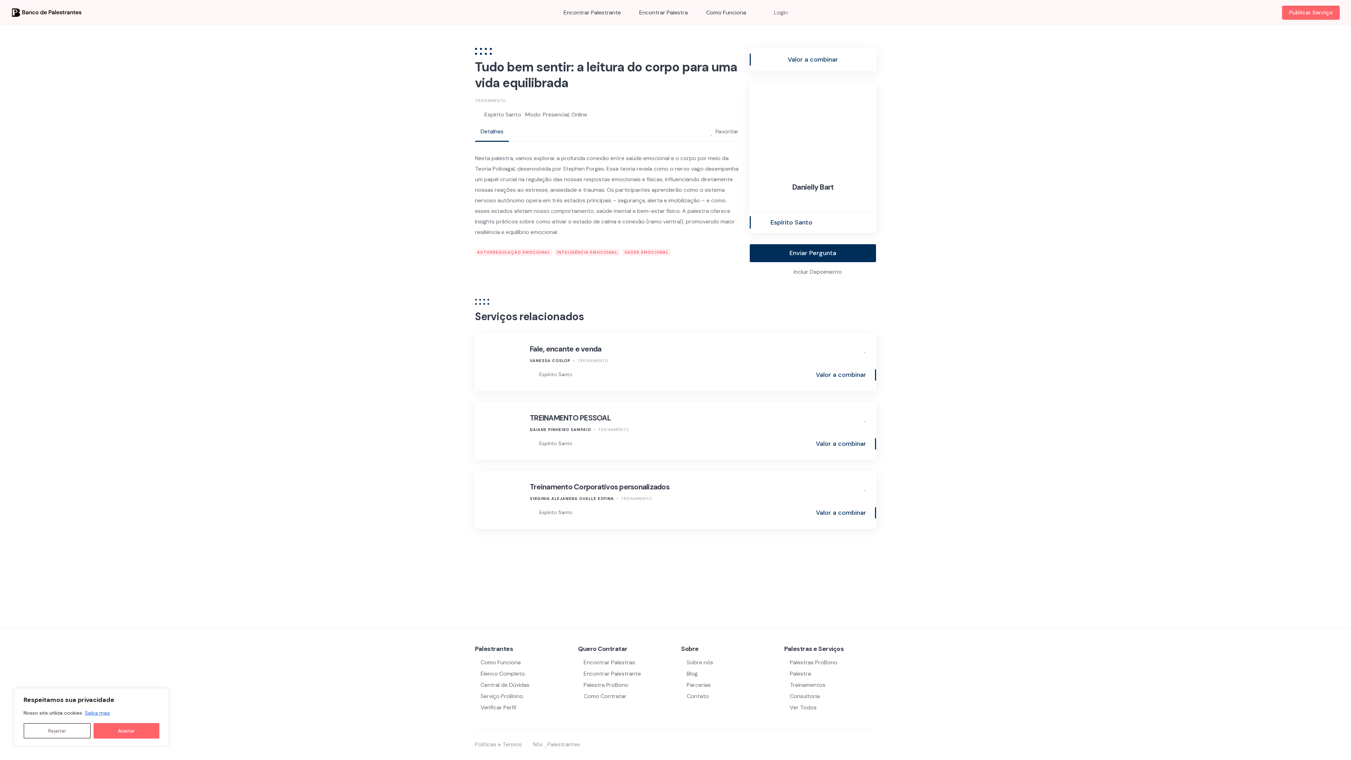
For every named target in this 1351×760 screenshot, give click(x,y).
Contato (698, 696)
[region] (91, 717)
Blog (692, 673)
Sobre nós (700, 662)
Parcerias (699, 685)
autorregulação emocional (513, 252)
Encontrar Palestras (609, 662)
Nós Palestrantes (556, 744)
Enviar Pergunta (812, 253)
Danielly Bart (812, 187)
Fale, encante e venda (565, 349)
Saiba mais (97, 713)
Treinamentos (807, 685)
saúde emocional (646, 252)
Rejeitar (57, 731)
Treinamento (490, 100)
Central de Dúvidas (505, 685)
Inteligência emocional (587, 252)
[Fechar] (161, 694)
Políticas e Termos (498, 744)
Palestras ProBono (813, 662)
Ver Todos (803, 707)
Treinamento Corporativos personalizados (600, 487)
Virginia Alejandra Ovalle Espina (572, 498)
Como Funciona (726, 12)
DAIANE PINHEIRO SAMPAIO (560, 429)
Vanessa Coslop (550, 360)
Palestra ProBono (606, 685)
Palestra (800, 673)
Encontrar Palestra (663, 12)
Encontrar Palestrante (592, 12)
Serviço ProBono (503, 696)
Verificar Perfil (498, 707)
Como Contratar (605, 696)
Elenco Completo (503, 673)
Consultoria (805, 696)
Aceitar (126, 731)
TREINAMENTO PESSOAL (570, 418)
